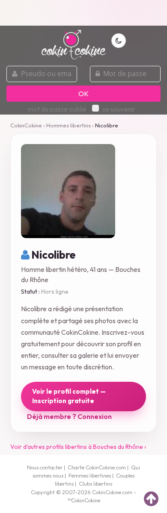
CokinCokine (26, 125)
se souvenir (118, 109)
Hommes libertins (68, 125)
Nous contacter (45, 467)
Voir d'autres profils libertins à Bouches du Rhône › (78, 447)
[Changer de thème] (118, 40)
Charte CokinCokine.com (97, 467)
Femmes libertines (90, 475)
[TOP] (151, 498)
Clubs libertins (95, 483)
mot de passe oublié (57, 109)
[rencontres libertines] (74, 39)
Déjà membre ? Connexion (69, 416)
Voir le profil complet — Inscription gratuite (69, 396)
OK (83, 93)
